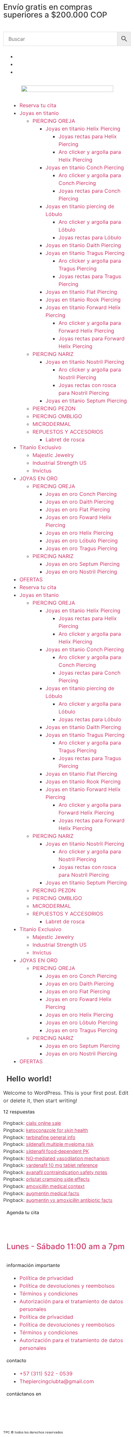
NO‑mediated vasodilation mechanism (68, 1158)
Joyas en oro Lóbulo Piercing (82, 540)
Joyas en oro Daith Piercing (80, 501)
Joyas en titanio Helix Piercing (83, 128)
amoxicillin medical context (55, 1186)
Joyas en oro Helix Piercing (79, 533)
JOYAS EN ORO (39, 478)
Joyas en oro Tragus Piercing (81, 548)
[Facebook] (50, 1411)
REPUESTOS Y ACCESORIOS (68, 431)
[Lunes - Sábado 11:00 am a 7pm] (15, 1229)
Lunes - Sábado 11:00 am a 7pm (66, 1246)
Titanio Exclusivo (40, 447)
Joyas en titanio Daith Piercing (83, 245)
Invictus (42, 470)
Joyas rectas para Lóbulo (90, 237)
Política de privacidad (46, 1278)
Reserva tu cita (38, 105)
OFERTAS (31, 579)
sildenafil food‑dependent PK (57, 1151)
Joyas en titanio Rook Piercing (83, 299)
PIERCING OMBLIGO (57, 416)
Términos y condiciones (49, 1293)
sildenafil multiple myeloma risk (60, 1144)
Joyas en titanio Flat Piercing (81, 292)
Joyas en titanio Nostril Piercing (85, 362)
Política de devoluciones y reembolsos (67, 1286)
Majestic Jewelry (53, 455)
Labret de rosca (65, 439)
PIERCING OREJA (54, 121)
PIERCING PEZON (54, 408)
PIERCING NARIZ (53, 354)
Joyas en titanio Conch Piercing (85, 167)
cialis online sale (43, 1123)
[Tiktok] (68, 1411)
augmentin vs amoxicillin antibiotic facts (69, 1200)
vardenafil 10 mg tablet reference (62, 1165)
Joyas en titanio (39, 113)
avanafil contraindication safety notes (66, 1172)
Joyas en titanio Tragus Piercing (85, 253)
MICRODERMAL (52, 424)
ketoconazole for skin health (57, 1130)
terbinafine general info (50, 1137)
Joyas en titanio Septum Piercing (86, 400)
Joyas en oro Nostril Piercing (81, 571)
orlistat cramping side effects (58, 1179)
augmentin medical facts (52, 1193)
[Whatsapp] (15, 1411)
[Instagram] (32, 1411)
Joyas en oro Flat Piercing (78, 509)
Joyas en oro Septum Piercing (83, 564)
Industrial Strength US (60, 463)
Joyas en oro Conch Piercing (81, 494)
